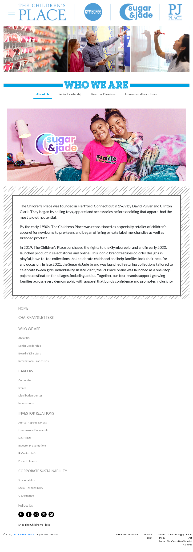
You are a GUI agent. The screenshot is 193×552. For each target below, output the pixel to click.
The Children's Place (23, 534)
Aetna (162, 541)
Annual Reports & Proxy (32, 422)
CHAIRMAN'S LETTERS (36, 317)
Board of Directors (103, 94)
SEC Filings (25, 437)
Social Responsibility (30, 487)
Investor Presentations (32, 445)
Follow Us (39, 505)
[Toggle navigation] (13, 12)
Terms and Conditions (127, 534)
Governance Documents (33, 429)
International (26, 403)
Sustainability (26, 480)
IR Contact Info (27, 453)
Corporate (24, 380)
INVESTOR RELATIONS (36, 413)
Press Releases (27, 461)
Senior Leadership (70, 94)
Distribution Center (30, 395)
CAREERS (25, 371)
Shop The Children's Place (34, 524)
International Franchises (141, 94)
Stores (22, 387)
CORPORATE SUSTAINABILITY (42, 471)
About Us (42, 94)
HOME (23, 308)
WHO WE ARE (29, 329)
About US (23, 337)
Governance (26, 495)
